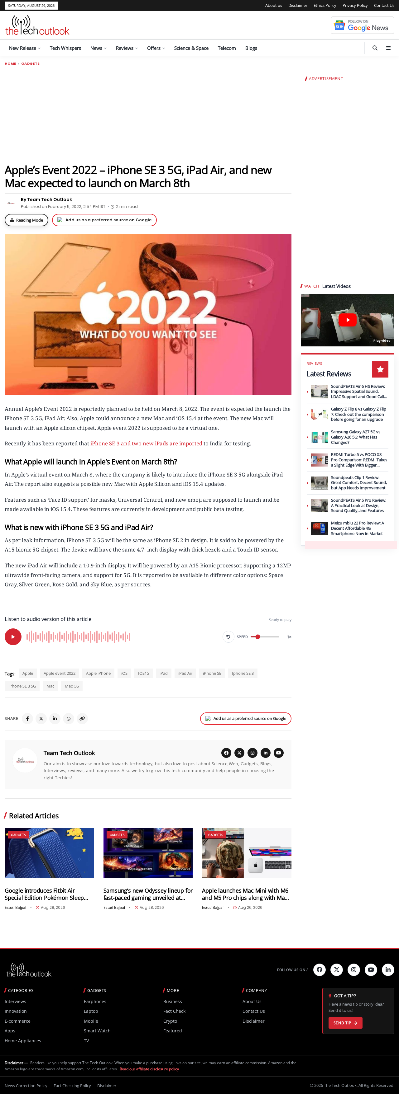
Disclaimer (297, 5)
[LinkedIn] (54, 718)
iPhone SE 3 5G (22, 686)
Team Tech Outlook (69, 753)
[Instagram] (252, 753)
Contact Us (384, 5)
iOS (124, 673)
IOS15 (143, 673)
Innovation (16, 1011)
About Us (252, 1001)
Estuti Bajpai (15, 907)
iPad (164, 673)
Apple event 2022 (59, 673)
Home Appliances (23, 1041)
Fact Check (174, 1011)
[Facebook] (27, 718)
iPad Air (185, 673)
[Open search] (375, 48)
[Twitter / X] (41, 718)
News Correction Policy (26, 1085)
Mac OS (72, 686)
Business (172, 1001)
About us (273, 5)
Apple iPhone (98, 673)
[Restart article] (228, 637)
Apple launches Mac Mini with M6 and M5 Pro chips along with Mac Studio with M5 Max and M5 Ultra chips (245, 894)
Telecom (227, 48)
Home (10, 63)
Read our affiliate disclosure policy (149, 1069)
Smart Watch (97, 1031)
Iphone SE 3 (243, 673)
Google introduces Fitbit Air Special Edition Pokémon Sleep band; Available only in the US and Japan (48, 894)
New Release (22, 48)
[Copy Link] (82, 718)
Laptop (91, 1011)
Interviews (15, 1001)
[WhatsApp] (68, 718)
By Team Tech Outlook (46, 199)
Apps (10, 1031)
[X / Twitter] (239, 753)
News (96, 48)
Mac (50, 686)
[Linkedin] (388, 970)
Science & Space (191, 48)
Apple (27, 673)
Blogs (251, 48)
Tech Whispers (65, 48)
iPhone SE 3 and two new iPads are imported (146, 443)
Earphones (95, 1001)
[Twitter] (336, 970)
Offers (154, 48)
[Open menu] (388, 48)
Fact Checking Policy (72, 1085)
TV (86, 1041)
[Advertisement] (148, 114)
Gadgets (30, 63)
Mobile (91, 1021)
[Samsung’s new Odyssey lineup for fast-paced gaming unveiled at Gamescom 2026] (148, 853)
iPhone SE (212, 673)
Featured (172, 1031)
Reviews (124, 48)
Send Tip (342, 1023)
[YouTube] (279, 753)
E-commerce (18, 1021)
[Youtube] (371, 970)
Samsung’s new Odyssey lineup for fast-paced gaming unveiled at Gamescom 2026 (148, 894)
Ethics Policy (325, 5)
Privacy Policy (355, 5)
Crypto (170, 1021)
